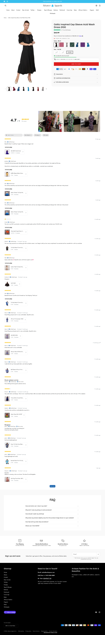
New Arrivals (7, 580)
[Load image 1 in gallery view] (9, 89)
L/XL (64, 52)
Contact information (53, 631)
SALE (5, 604)
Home (5, 17)
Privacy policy (28, 631)
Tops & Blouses (8, 587)
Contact (6, 577)
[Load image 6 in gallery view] (33, 89)
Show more (52, 486)
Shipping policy (44, 631)
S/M (57, 52)
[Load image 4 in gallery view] (24, 89)
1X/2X (69, 52)
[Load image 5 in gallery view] (28, 89)
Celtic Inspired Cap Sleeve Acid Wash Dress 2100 (19, 17)
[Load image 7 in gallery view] (38, 89)
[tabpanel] (52, 311)
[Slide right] (46, 88)
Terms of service (36, 631)
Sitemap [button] (7, 569)
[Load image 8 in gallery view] (43, 89)
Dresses (6, 585)
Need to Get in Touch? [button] (47, 569)
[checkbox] (45, 135)
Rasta (5, 597)
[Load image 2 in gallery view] (14, 89)
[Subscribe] (98, 554)
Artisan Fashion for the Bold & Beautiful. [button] (85, 570)
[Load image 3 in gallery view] (19, 89)
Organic (6, 602)
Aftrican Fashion (8, 599)
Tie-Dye (6, 582)
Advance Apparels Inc (12, 631)
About (5, 575)
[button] (5, 5)
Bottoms (6, 590)
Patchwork (6, 592)
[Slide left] (5, 88)
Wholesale (6, 607)
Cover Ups (6, 594)
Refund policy (21, 631)
